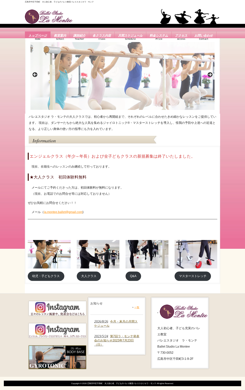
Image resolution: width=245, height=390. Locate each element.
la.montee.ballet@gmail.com (63, 212)
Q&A (133, 276)
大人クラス (88, 276)
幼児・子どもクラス (46, 276)
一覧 (136, 307)
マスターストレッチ (193, 276)
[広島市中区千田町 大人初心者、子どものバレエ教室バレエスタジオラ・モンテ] (49, 22)
